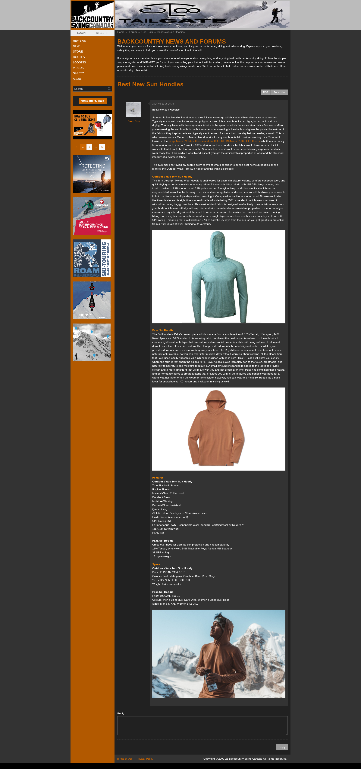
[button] (81, 33)
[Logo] (92, 14)
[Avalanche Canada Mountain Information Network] (92, 342)
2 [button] (89, 146)
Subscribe (279, 92)
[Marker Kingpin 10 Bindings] (92, 300)
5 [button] (102, 146)
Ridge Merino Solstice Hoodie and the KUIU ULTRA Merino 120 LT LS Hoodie (214, 141)
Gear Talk (147, 31)
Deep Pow (134, 121)
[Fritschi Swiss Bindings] (92, 216)
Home (120, 31)
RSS (265, 92)
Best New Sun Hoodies (171, 31)
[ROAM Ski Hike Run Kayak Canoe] (92, 258)
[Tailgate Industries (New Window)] (202, 14)
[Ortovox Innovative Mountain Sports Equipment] (92, 174)
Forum (133, 31)
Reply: (121, 713)
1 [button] (83, 146)
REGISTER (102, 32)
